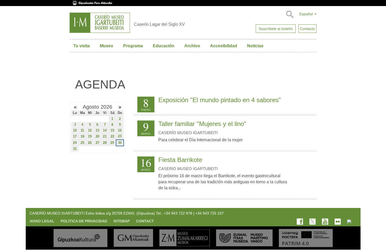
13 (97, 130)
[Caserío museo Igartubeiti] (100, 23)
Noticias (255, 46)
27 (97, 143)
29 (112, 143)
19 (90, 136)
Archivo (192, 46)
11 (82, 130)
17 (75, 136)
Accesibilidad (223, 46)
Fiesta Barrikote (180, 159)
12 (90, 130)
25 (82, 143)
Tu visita (81, 46)
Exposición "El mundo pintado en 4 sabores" (219, 99)
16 (120, 130)
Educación (163, 46)
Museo (106, 46)
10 (75, 130)
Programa (133, 46)
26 (90, 143)
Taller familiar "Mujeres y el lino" (202, 123)
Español (306, 14)
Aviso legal (42, 221)
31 (75, 149)
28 (105, 143)
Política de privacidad (84, 221)
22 (112, 136)
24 (75, 143)
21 (105, 136)
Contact (145, 221)
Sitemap (121, 221)
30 (120, 143)
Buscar (289, 14)
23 (120, 136)
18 (82, 136)
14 (105, 130)
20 (97, 136)
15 (112, 130)
